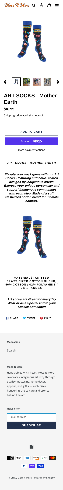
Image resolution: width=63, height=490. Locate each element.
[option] (16, 82)
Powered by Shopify (44, 478)
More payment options (31, 150)
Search (11, 350)
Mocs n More (25, 478)
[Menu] (57, 5)
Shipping (9, 115)
